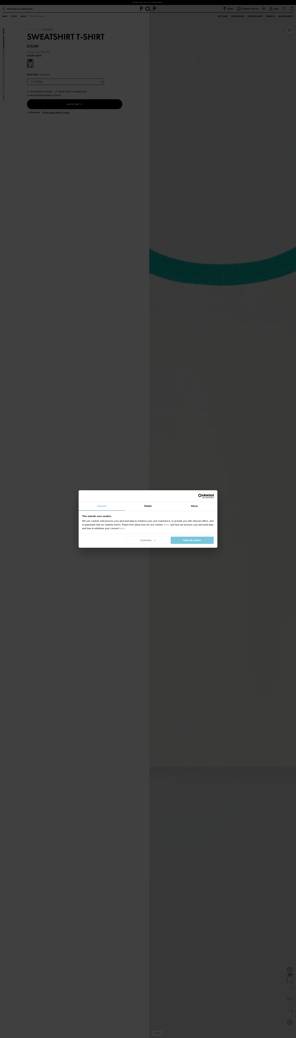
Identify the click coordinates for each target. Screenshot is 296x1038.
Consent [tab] (101, 506)
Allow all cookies (192, 540)
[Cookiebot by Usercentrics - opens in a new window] (200, 496)
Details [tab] (148, 506)
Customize (146, 540)
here (166, 524)
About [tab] (194, 506)
